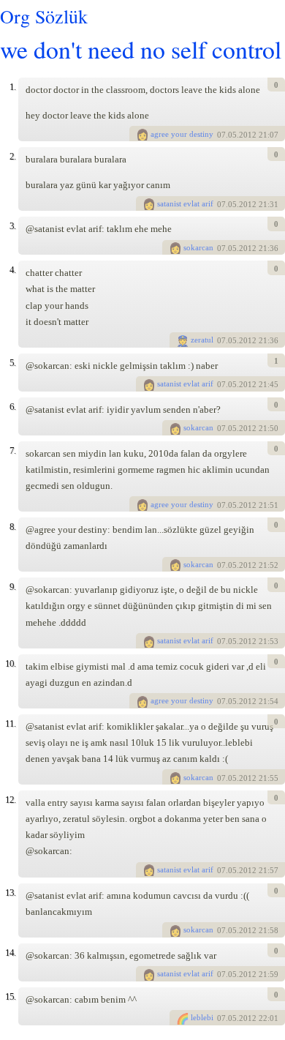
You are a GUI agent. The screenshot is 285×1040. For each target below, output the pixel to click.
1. (12, 86)
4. (12, 269)
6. (12, 406)
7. (12, 450)
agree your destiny (182, 134)
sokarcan (198, 247)
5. (12, 362)
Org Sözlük (44, 16)
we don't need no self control (140, 48)
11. (10, 723)
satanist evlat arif (185, 203)
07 (221, 134)
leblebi (202, 1017)
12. (10, 799)
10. (10, 663)
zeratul (202, 339)
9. (12, 586)
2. (12, 156)
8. (12, 526)
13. (10, 892)
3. (12, 225)
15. (10, 996)
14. (10, 952)
